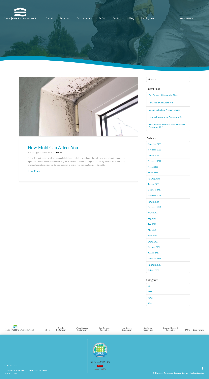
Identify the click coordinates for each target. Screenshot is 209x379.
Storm (150, 297)
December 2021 (154, 190)
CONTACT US (11, 365)
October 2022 (153, 155)
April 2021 (152, 236)
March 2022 (153, 173)
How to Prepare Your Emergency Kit (165, 117)
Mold (59, 153)
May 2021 (152, 230)
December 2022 (154, 144)
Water (150, 303)
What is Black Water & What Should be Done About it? (167, 126)
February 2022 (154, 178)
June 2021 (152, 224)
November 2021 (154, 196)
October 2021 (153, 201)
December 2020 (154, 259)
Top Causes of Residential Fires (163, 95)
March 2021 (153, 241)
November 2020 (154, 264)
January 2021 (153, 253)
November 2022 (154, 150)
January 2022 (153, 184)
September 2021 (154, 207)
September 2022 (154, 161)
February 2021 (154, 247)
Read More (34, 171)
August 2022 (153, 167)
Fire (149, 286)
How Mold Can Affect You (53, 147)
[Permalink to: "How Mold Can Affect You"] (78, 106)
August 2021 (153, 213)
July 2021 (152, 218)
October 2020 (153, 270)
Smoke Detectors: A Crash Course (164, 110)
